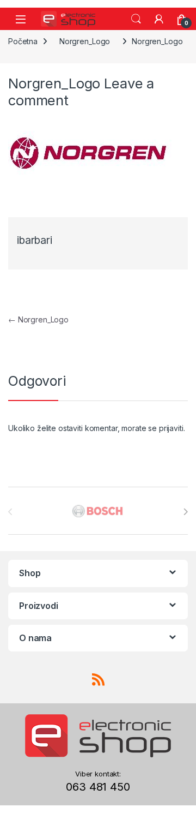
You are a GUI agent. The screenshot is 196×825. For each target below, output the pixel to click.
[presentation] (185, 512)
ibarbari (34, 240)
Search (136, 19)
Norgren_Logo (84, 41)
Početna (23, 41)
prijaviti (171, 428)
